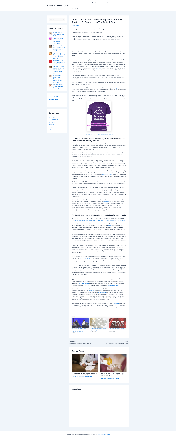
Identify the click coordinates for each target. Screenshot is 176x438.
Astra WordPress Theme (103, 434)
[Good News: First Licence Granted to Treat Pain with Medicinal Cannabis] (117, 323)
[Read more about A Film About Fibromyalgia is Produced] (85, 362)
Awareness (79, 2)
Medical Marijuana (53, 119)
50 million (98, 68)
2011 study (116, 303)
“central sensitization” (85, 258)
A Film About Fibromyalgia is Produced (84, 374)
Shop (113, 2)
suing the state (102, 292)
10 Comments (103, 378)
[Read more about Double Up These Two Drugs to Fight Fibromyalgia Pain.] (113, 362)
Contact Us (75, 8)
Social (118, 2)
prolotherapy (106, 201)
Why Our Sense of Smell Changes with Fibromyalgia (58, 86)
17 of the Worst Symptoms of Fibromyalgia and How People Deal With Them (57, 79)
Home (73, 2)
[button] (120, 3)
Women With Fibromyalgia (58, 5)
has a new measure (84, 283)
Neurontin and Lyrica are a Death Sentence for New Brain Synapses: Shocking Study (58, 70)
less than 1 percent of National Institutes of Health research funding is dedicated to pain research (99, 220)
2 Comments (75, 376)
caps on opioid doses (113, 285)
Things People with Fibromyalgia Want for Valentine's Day (59, 62)
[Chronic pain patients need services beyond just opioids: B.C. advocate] (98, 323)
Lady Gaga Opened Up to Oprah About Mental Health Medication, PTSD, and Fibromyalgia (79, 330)
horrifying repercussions (120, 88)
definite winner (97, 163)
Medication (94, 2)
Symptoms (102, 2)
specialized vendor (107, 174)
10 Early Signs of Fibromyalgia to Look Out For (58, 34)
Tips (108, 2)
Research (87, 2)
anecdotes (91, 290)
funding (110, 225)
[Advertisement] (99, 45)
